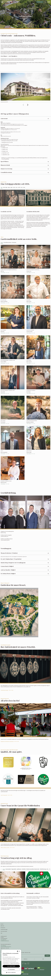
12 (4, 616)
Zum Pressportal (4, 795)
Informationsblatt (4, 931)
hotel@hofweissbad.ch (5, 940)
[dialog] (11, 962)
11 (5, 623)
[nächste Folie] (27, 105)
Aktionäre (2, 925)
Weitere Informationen (15, 963)
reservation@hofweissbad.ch (6, 946)
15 (16, 616)
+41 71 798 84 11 (3, 945)
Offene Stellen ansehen (5, 847)
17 (27, 597)
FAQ (1, 933)
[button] (11, 972)
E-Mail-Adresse (3, 272)
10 (3, 606)
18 (26, 613)
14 (27, 608)
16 (25, 618)
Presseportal (3, 927)
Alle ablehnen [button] (11, 969)
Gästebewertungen (4, 690)
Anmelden (47, 955)
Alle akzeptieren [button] (11, 966)
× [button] (19, 951)
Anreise (2, 924)
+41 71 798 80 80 (3, 939)
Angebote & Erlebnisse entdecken (7, 741)
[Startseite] (2, 2)
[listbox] (17, 951)
